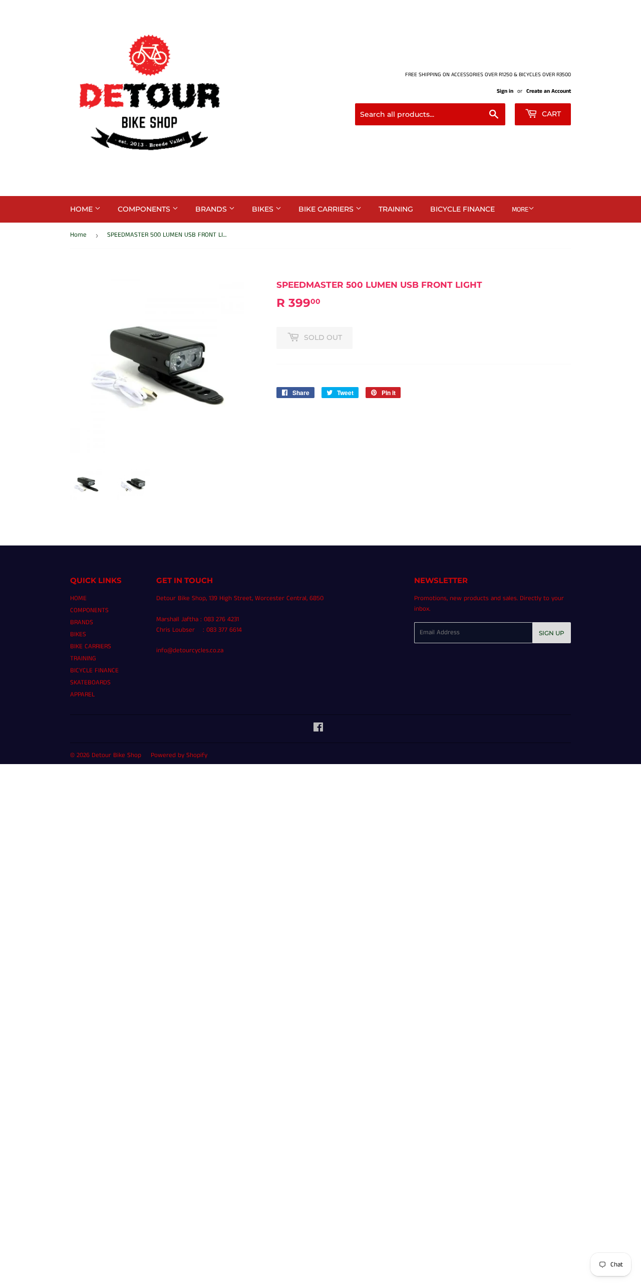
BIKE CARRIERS (327, 209)
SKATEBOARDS (90, 682)
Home (78, 235)
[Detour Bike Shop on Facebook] (318, 729)
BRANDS (212, 209)
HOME (82, 209)
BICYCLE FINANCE (462, 209)
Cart (550, 113)
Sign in (505, 91)
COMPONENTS (145, 209)
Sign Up (551, 633)
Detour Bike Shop (116, 755)
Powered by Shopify (179, 755)
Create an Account (548, 91)
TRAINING (396, 209)
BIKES (263, 209)
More (520, 210)
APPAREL (82, 694)
